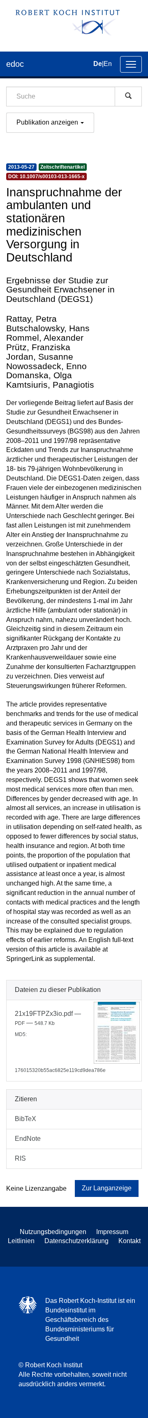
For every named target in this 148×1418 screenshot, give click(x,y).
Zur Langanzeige (107, 1188)
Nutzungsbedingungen (53, 1231)
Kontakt (129, 1240)
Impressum (112, 1231)
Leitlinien (21, 1240)
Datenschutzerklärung (76, 1240)
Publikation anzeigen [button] (48, 122)
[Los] (128, 96)
